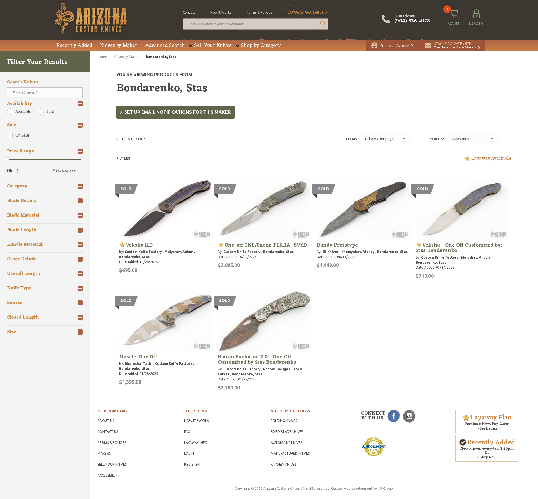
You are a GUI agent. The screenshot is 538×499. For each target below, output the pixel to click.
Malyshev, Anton (178, 252)
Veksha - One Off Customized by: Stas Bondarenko (459, 248)
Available (23, 111)
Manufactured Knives (290, 453)
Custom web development (351, 488)
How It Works (196, 421)
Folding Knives (284, 421)
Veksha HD (139, 245)
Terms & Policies (112, 442)
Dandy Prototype (337, 245)
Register (192, 464)
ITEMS (351, 139)
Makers (104, 453)
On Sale (22, 135)
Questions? (412, 19)
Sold (50, 111)
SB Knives (330, 252)
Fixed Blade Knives (287, 431)
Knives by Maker (118, 45)
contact (189, 12)
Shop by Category (261, 45)
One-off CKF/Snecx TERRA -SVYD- (266, 245)
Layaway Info (195, 442)
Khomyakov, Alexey (358, 252)
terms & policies (259, 12)
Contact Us (108, 431)
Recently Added (74, 45)
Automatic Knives (286, 442)
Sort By (437, 139)
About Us (106, 421)
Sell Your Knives (212, 45)
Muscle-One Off (138, 356)
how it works (220, 12)
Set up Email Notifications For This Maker (177, 112)
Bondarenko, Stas (134, 257)
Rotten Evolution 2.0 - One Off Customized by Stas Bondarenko (257, 359)
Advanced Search (165, 45)
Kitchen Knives (283, 464)
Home (102, 57)
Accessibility (109, 475)
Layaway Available (305, 12)
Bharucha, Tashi (138, 363)
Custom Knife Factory (143, 252)
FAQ (187, 431)
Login (189, 453)
